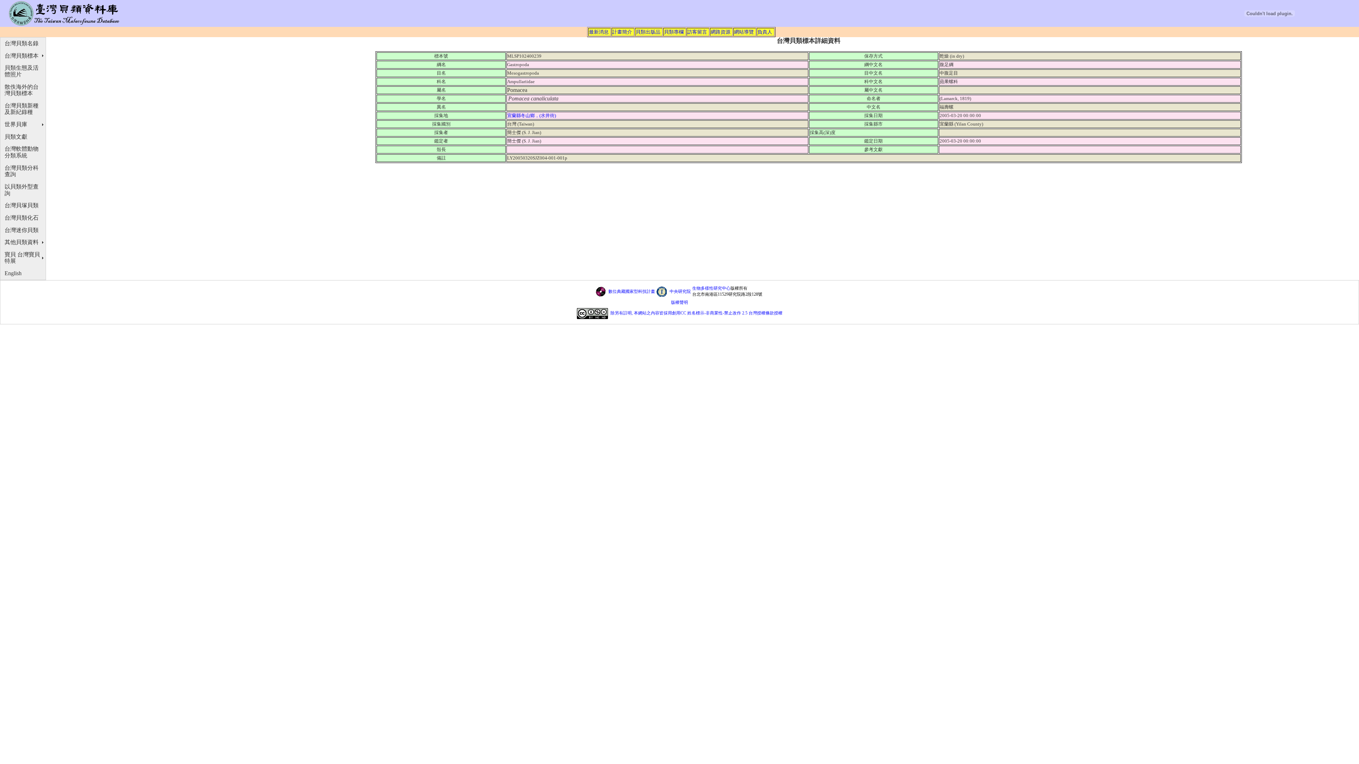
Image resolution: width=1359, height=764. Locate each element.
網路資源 (720, 32)
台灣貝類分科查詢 (22, 171)
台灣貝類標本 (22, 56)
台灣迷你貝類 (22, 230)
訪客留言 (697, 32)
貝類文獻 (16, 137)
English (13, 273)
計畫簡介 (622, 32)
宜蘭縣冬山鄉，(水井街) (532, 115)
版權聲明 (679, 302)
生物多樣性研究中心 (711, 288)
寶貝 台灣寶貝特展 (22, 257)
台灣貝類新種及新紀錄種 (22, 109)
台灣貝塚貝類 (22, 205)
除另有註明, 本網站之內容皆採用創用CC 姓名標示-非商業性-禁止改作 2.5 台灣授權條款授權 (696, 313)
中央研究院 (680, 291)
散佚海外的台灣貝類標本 (22, 90)
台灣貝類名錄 (22, 43)
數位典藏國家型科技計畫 (631, 291)
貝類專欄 (674, 32)
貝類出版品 (648, 32)
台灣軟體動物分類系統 (22, 152)
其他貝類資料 (22, 242)
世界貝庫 (16, 124)
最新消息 (599, 32)
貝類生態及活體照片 (22, 71)
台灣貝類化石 (22, 218)
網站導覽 (744, 32)
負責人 (764, 32)
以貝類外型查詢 (22, 190)
